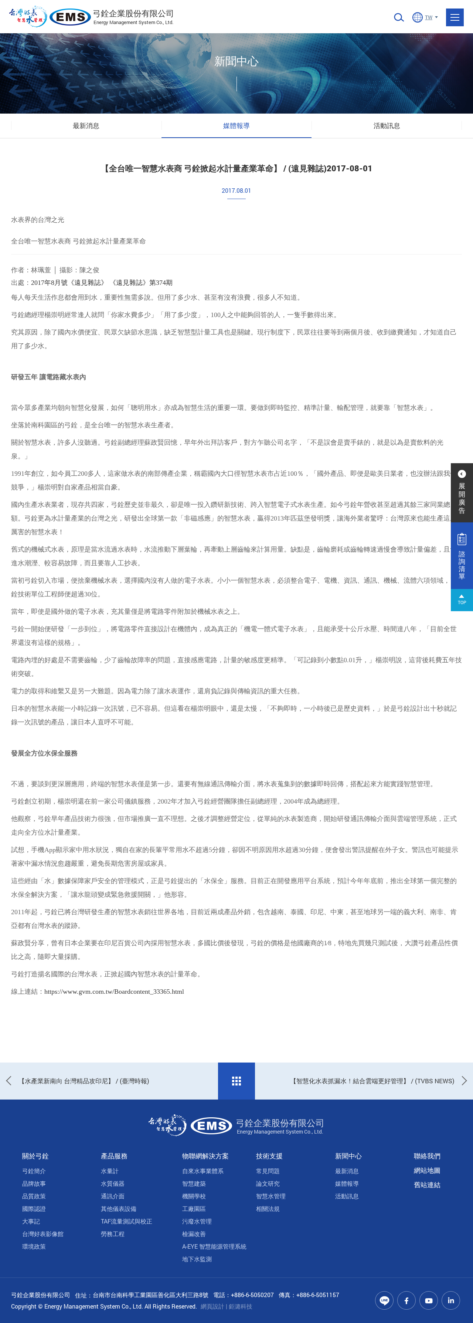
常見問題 (268, 1171)
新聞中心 (348, 1155)
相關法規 (268, 1208)
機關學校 (194, 1196)
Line (384, 1300)
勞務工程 (113, 1234)
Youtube (428, 1300)
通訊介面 (113, 1196)
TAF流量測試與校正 (126, 1221)
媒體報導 (236, 125)
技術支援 (269, 1155)
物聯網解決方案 (205, 1155)
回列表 (236, 1081)
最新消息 (86, 125)
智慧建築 (194, 1183)
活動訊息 (387, 125)
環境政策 (34, 1246)
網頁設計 (212, 1306)
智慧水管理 (271, 1196)
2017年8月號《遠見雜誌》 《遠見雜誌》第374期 (102, 282)
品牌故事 (34, 1183)
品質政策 (34, 1196)
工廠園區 (194, 1208)
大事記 (31, 1221)
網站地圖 (427, 1170)
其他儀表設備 (118, 1208)
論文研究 (268, 1183)
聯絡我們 (427, 1155)
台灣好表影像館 (43, 1234)
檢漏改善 (194, 1234)
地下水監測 (197, 1259)
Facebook (406, 1300)
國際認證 (34, 1208)
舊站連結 (427, 1184)
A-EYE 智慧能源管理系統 (214, 1246)
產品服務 (114, 1155)
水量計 (110, 1171)
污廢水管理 (197, 1221)
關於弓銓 (35, 1155)
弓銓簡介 (34, 1171)
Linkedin (451, 1300)
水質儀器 (113, 1183)
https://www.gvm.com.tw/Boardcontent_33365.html (114, 991)
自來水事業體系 (203, 1171)
